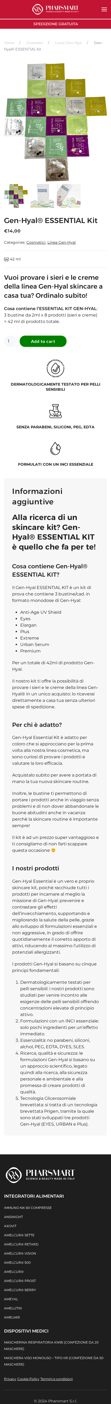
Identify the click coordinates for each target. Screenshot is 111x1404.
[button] (104, 9)
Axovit (10, 1226)
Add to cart (43, 341)
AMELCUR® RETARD (21, 1244)
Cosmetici (36, 242)
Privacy (10, 1379)
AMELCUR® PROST (20, 1281)
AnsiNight (13, 1217)
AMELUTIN (13, 1308)
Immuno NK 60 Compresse (28, 1208)
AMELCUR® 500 (17, 1263)
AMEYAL (11, 1299)
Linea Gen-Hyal (61, 242)
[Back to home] (55, 9)
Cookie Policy (28, 1379)
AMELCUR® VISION (20, 1253)
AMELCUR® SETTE (19, 1235)
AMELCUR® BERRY (20, 1290)
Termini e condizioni (56, 1379)
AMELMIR (12, 1317)
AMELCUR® (14, 1272)
